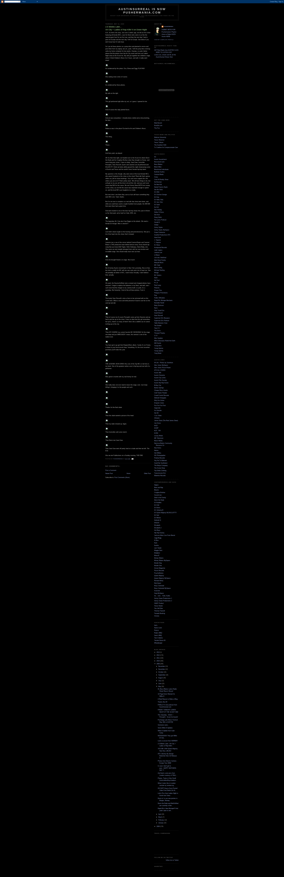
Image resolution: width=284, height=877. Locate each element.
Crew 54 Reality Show (161, 179)
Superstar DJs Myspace (162, 318)
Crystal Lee (158, 495)
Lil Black (157, 255)
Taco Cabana (158, 638)
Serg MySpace (159, 593)
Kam (155, 543)
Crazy (156, 177)
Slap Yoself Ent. (159, 310)
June (160, 683)
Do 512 (156, 207)
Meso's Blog (158, 267)
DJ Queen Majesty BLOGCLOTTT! (165, 512)
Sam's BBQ (158, 635)
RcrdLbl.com (158, 125)
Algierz (156, 485)
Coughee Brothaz (159, 492)
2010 (158, 661)
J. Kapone (157, 240)
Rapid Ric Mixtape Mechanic (163, 300)
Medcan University (160, 137)
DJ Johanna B (158, 510)
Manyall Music (159, 262)
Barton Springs (159, 388)
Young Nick (158, 346)
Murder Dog (158, 563)
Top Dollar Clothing (160, 470)
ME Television (158, 438)
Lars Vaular (157, 548)
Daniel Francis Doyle (161, 187)
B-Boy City (157, 385)
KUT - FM (157, 430)
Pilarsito (156, 288)
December (161, 666)
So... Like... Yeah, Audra (162, 596)
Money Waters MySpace (162, 560)
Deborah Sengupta (160, 398)
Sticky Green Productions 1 (163, 598)
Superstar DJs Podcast (161, 320)
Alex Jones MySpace (161, 365)
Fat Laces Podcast (160, 220)
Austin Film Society (160, 380)
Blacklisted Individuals (161, 169)
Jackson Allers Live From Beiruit (164, 535)
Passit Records (159, 570)
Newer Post (109, 473)
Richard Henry (158, 580)
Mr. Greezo (157, 275)
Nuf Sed (156, 280)
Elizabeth (157, 525)
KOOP (156, 428)
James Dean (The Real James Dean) (166, 420)
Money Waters (159, 558)
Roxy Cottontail (159, 586)
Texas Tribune (158, 142)
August (160, 678)
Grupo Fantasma (159, 232)
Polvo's (156, 630)
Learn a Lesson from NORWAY (168, 741)
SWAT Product (159, 603)
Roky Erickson (159, 305)
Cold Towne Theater (160, 393)
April (160, 814)
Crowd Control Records (161, 395)
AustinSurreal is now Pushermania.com (142, 10)
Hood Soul (157, 237)
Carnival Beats (159, 174)
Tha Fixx (157, 128)
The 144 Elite (158, 608)
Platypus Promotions (161, 293)
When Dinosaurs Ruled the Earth (164, 341)
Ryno (156, 308)
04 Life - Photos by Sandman (163, 362)
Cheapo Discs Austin (161, 390)
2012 (158, 655)
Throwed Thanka (159, 333)
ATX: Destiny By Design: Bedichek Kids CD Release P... (167, 756)
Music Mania (158, 440)
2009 (158, 664)
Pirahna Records (159, 458)
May (160, 686)
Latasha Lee (158, 252)
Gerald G (157, 222)
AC (155, 157)
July (159, 680)
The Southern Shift (160, 145)
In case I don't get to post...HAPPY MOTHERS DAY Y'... (167, 768)
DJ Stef (156, 515)
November (161, 669)
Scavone (157, 590)
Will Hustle (157, 343)
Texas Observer (159, 140)
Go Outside (158, 410)
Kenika (156, 545)
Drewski (156, 523)
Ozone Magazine (159, 568)
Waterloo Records (160, 475)
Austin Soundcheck (160, 159)
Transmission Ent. (160, 473)
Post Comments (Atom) (122, 477)
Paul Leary (157, 285)
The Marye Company (161, 465)
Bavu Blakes (158, 164)
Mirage (156, 272)
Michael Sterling (159, 270)
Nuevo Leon (158, 628)
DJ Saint (157, 204)
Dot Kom (157, 215)
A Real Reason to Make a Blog (168, 699)
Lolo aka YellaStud (160, 257)
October (161, 672)
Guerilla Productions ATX (162, 235)
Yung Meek (157, 353)
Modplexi (157, 553)
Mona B (156, 555)
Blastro (156, 490)
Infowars (157, 418)
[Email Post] (132, 458)
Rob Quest (157, 583)
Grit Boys (157, 530)
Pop (155, 295)
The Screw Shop (159, 468)
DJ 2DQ (156, 192)
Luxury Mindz (158, 436)
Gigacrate (157, 408)
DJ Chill (156, 505)
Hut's (155, 625)
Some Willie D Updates (165, 728)
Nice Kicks (157, 448)
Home (128, 473)
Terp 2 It (157, 328)
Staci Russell (158, 315)
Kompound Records (160, 247)
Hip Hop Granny (159, 533)
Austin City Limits (160, 377)
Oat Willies (157, 453)
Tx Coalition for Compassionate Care (166, 147)
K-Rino (156, 540)
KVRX (156, 433)
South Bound (158, 313)
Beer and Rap (158, 487)
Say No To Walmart (160, 460)
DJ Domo (157, 507)
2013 (158, 652)
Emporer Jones (159, 403)
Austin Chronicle (159, 375)
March (160, 817)
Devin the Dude (159, 500)
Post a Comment (110, 470)
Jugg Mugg (157, 538)
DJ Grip (156, 197)
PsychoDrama (158, 573)
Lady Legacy (158, 250)
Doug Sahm (158, 217)
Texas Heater (158, 606)
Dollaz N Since (159, 212)
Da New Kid (158, 184)
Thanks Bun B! (162, 702)
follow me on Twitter (172, 860)
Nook (156, 278)
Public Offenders (159, 298)
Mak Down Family (160, 260)
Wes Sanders (158, 338)
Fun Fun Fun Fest (160, 405)
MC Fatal (157, 265)
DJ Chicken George (160, 194)
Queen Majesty (159, 575)
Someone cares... (163, 725)
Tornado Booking (159, 613)
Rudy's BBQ (158, 633)
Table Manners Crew (160, 323)
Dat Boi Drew (158, 189)
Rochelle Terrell (159, 303)
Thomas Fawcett (159, 611)
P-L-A (156, 283)
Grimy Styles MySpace (161, 230)
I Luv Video (158, 415)
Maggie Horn (158, 550)
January (161, 823)
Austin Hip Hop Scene (161, 383)
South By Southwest (160, 463)
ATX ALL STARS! (160, 370)
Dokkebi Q (157, 520)
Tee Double (157, 325)
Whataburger (158, 643)
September (162, 675)
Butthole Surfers (159, 172)
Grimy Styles (158, 227)
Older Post (147, 473)
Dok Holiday (158, 210)
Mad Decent (158, 123)
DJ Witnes (157, 518)
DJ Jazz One (158, 202)
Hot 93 (156, 413)
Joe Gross (157, 423)
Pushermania (168, 26)
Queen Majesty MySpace (162, 578)
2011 (158, 658)
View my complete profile (164, 39)
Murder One (158, 565)
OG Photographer (159, 455)
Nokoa (156, 450)
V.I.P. (156, 335)
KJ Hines (157, 245)
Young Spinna (158, 348)
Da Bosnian (158, 182)
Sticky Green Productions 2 (163, 601)
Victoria (156, 616)
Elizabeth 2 (157, 528)
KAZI (156, 425)
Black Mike (157, 167)
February (161, 820)
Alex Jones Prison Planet (162, 367)
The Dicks (157, 330)
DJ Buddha (157, 502)
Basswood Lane (159, 162)
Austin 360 (157, 373)
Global (156, 225)
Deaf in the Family (160, 497)
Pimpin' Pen (158, 290)
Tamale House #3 (159, 640)
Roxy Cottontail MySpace (162, 588)
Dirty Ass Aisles (159, 400)
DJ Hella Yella (158, 199)
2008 (158, 826)
